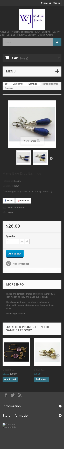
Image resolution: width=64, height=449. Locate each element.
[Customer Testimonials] (11, 425)
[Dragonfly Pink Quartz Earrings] (16, 352)
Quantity (10, 236)
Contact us (46, 3)
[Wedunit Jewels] (32, 19)
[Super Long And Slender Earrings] (23, 157)
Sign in (56, 3)
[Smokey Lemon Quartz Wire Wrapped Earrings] (48, 352)
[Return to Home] (6, 84)
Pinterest (24, 200)
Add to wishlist (20, 264)
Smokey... (39, 369)
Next (51, 158)
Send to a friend (16, 207)
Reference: (8, 181)
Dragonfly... (9, 369)
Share (9, 200)
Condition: (8, 186)
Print (10, 212)
